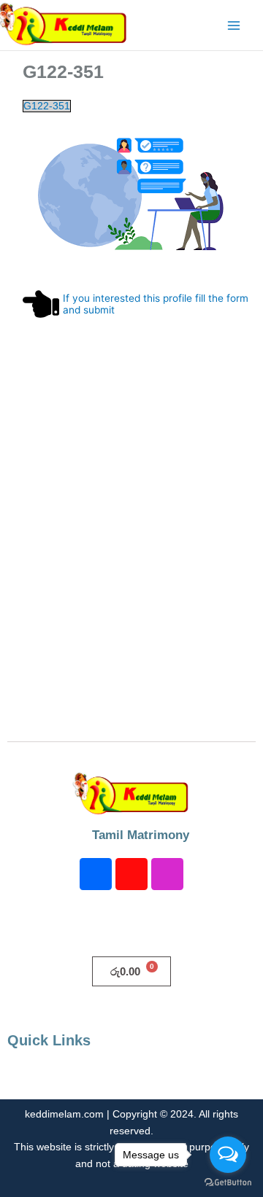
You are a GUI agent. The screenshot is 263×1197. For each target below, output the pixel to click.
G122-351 (46, 106)
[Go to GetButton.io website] (228, 1182)
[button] (131, 1078)
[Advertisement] (131, 558)
